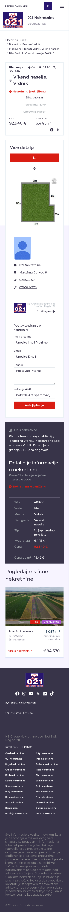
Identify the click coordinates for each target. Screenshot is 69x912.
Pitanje (18, 364)
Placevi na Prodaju (16, 40)
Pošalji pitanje (34, 405)
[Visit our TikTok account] (52, 693)
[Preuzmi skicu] (54, 180)
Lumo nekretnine (45, 813)
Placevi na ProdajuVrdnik (24, 44)
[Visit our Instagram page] (24, 693)
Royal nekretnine (15, 764)
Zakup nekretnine (46, 808)
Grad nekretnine (14, 753)
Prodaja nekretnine (16, 813)
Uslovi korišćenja (19, 713)
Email (17, 350)
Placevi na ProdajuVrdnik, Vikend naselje (34, 48)
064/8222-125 (37, 23)
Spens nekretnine (15, 780)
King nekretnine (14, 797)
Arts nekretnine (14, 802)
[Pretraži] (48, 6)
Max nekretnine (44, 791)
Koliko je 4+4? (22, 389)
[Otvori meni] (62, 6)
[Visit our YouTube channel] (31, 693)
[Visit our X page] (38, 693)
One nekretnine (45, 802)
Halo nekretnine (45, 769)
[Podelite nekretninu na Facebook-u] (51, 130)
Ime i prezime (22, 336)
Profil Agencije (46, 311)
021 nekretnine (13, 758)
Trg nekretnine (44, 797)
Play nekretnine (14, 791)
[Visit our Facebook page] (17, 693)
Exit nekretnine (44, 786)
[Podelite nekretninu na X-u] (58, 130)
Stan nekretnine (14, 786)
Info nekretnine (44, 758)
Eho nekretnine (44, 775)
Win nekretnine (44, 780)
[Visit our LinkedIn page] (45, 693)
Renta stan (11, 808)
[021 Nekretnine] (13, 20)
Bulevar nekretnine (47, 764)
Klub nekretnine (14, 775)
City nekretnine (44, 753)
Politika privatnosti (20, 703)
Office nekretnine (15, 769)
